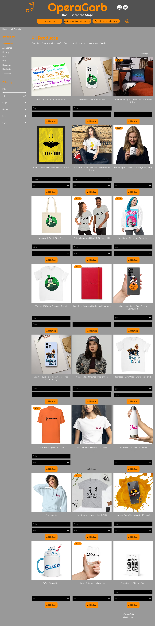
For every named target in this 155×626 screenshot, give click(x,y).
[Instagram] (119, 7)
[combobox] (51, 108)
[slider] (3, 92)
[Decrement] (34, 114)
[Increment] (68, 114)
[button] (127, 21)
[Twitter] (125, 7)
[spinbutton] (51, 114)
